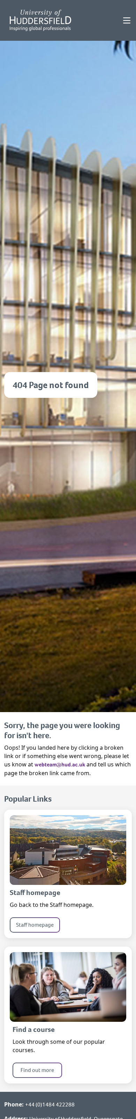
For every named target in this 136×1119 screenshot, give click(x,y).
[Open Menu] (126, 20)
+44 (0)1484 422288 (50, 1104)
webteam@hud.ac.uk (60, 764)
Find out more (37, 1070)
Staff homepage (35, 924)
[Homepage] (40, 20)
